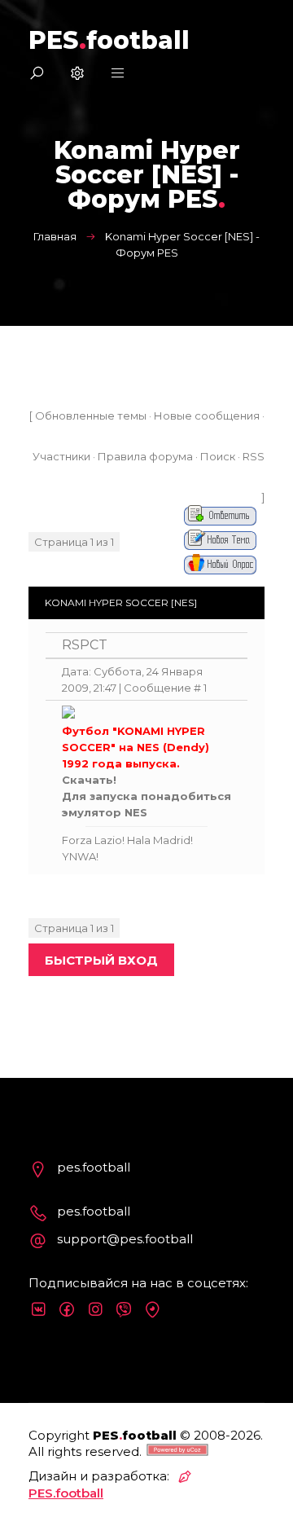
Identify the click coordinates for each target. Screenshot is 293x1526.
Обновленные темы (90, 415)
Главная (55, 236)
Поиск (217, 456)
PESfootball (109, 40)
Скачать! (89, 779)
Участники (61, 456)
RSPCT (84, 645)
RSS (254, 456)
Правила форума (145, 456)
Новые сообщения (207, 415)
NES (136, 812)
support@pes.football (125, 1239)
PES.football (65, 1493)
